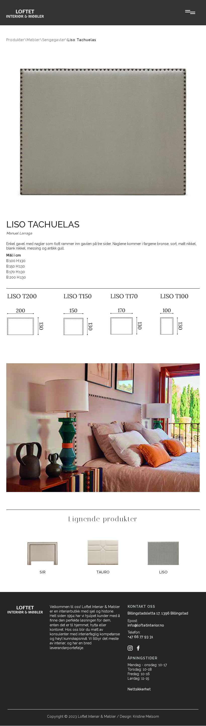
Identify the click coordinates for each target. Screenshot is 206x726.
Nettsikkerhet (139, 689)
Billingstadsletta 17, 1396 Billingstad (158, 613)
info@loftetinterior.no (146, 625)
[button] (190, 13)
